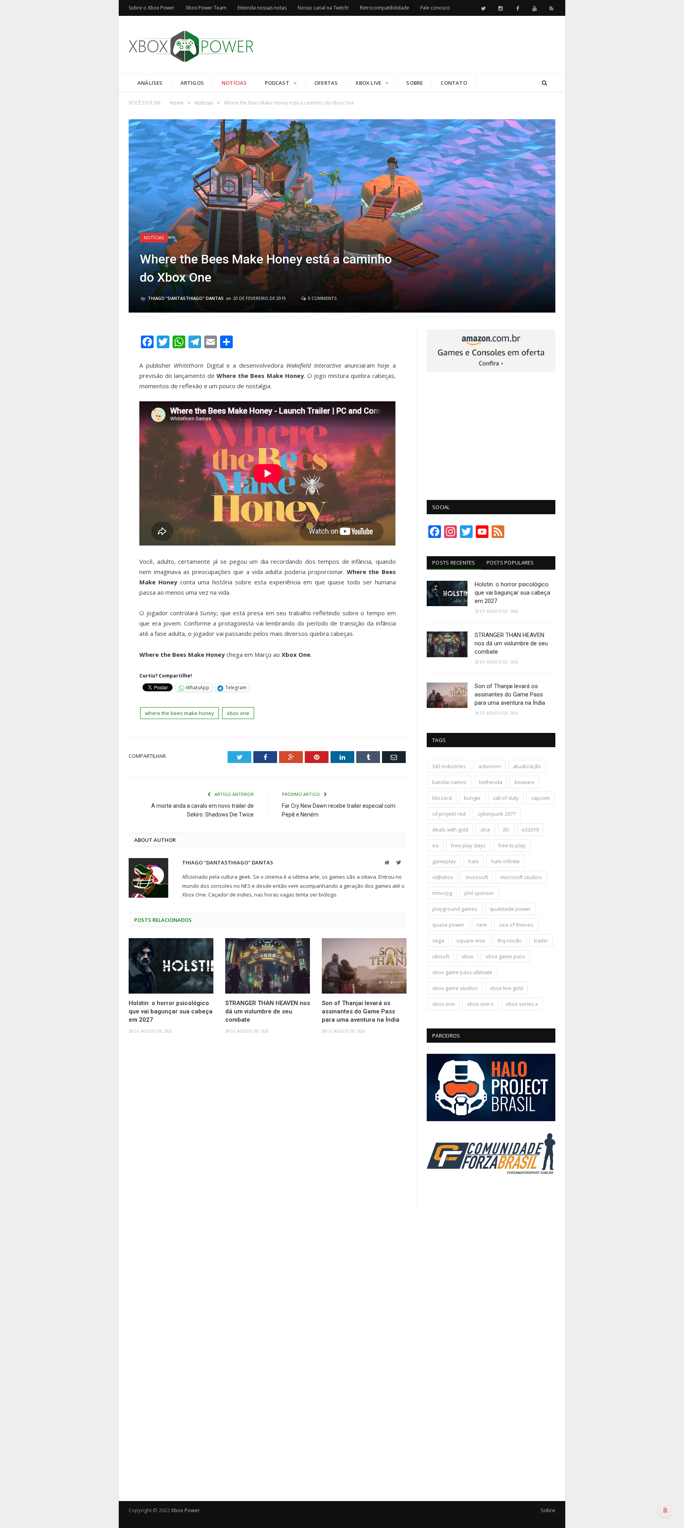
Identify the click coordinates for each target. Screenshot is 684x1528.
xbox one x (480, 1003)
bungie (472, 797)
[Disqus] (268, 1156)
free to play (512, 845)
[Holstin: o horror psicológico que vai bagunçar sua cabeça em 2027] (171, 966)
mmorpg (442, 893)
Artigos (192, 82)
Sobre (414, 82)
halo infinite (505, 861)
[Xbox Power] (191, 44)
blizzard (442, 797)
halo (473, 861)
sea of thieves (516, 924)
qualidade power (510, 908)
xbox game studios (455, 988)
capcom (540, 797)
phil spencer (479, 893)
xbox (467, 956)
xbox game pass (505, 956)
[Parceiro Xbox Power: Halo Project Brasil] (491, 1119)
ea (435, 845)
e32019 (530, 829)
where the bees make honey (179, 713)
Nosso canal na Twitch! (323, 7)
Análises (150, 82)
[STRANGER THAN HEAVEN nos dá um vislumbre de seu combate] (267, 966)
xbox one (238, 713)
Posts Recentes (453, 562)
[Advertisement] (411, 45)
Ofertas (326, 82)
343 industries (449, 766)
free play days (468, 845)
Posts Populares (510, 562)
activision (489, 766)
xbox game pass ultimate (462, 972)
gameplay (444, 861)
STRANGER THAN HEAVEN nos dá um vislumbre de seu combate (267, 1011)
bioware (524, 782)
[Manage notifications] (665, 1510)
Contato (454, 82)
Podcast (277, 82)
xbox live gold (506, 988)
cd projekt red (449, 813)
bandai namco (449, 782)
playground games (454, 908)
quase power (448, 924)
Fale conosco (435, 7)
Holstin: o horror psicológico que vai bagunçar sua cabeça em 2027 (171, 1011)
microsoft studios (521, 877)
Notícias (234, 82)
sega (438, 940)
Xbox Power (185, 1510)
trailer (541, 940)
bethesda (490, 782)
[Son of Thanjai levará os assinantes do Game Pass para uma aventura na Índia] (364, 966)
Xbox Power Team (206, 7)
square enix (470, 940)
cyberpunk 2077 (497, 813)
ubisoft (440, 956)
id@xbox (442, 877)
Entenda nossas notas (262, 7)
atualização (527, 766)
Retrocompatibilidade (384, 7)
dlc (506, 829)
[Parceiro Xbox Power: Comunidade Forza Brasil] (491, 1188)
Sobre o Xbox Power (152, 7)
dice (485, 829)
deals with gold (450, 829)
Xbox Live (368, 82)
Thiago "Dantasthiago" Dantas (186, 298)
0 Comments (321, 298)
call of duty (506, 797)
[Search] (544, 83)
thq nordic (510, 940)
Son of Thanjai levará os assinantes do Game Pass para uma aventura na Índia (360, 1011)
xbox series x (522, 1003)
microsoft (477, 877)
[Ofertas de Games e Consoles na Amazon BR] (491, 370)
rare (482, 924)
